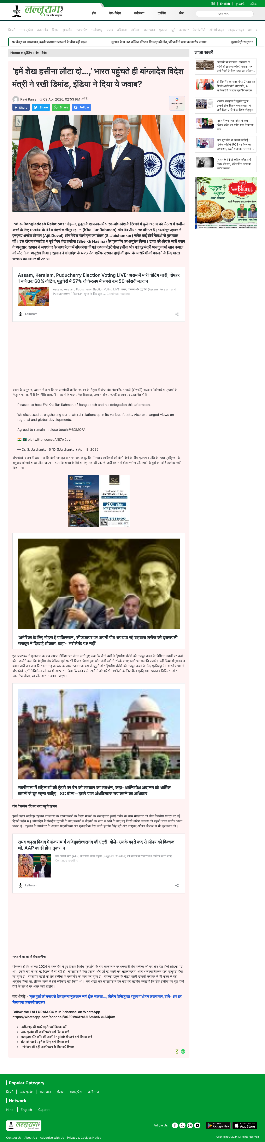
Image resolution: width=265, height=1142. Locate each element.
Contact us (13, 1137)
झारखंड (67, 30)
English (225, 3)
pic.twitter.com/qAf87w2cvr (50, 439)
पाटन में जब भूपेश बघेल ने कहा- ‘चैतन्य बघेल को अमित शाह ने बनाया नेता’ (235, 125)
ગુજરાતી (240, 3)
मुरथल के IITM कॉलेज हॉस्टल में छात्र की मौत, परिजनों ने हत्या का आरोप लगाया (113, 42)
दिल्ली (11, 30)
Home (15, 53)
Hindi (10, 1110)
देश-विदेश (115, 13)
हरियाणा (122, 30)
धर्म (250, 30)
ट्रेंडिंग (162, 13)
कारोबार (184, 30)
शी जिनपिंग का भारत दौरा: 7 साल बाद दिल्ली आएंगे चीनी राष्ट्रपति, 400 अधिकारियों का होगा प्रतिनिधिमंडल (236, 86)
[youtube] (197, 1125)
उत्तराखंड (42, 30)
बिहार (55, 30)
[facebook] (175, 1125)
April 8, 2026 (88, 449)
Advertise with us (52, 1137)
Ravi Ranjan (29, 99)
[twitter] (182, 1125)
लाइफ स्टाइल (236, 30)
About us (30, 1137)
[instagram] (190, 1125)
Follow (84, 107)
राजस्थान (149, 30)
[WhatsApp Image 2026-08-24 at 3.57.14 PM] (99, 526)
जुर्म (173, 30)
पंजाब (110, 30)
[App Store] (244, 1125)
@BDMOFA (77, 429)
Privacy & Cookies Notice (84, 1137)
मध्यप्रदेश (81, 30)
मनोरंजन (139, 13)
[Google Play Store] (218, 1125)
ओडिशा (135, 30)
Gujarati (44, 1110)
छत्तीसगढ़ (97, 30)
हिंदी (213, 3)
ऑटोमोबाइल (217, 30)
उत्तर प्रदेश (26, 30)
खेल (181, 13)
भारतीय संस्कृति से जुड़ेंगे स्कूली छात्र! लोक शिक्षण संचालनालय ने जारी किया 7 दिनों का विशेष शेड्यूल (235, 105)
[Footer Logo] (23, 1125)
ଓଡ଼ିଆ (253, 3)
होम (94, 13)
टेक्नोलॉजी (199, 30)
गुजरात (163, 30)
